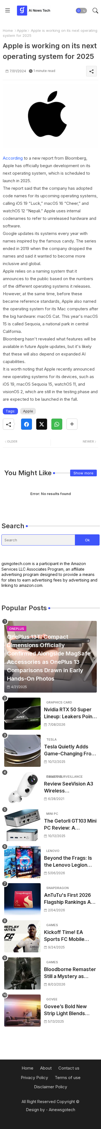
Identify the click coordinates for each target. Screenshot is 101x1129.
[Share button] (71, 424)
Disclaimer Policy (50, 1086)
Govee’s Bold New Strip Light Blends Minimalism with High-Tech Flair (69, 1010)
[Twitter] (41, 424)
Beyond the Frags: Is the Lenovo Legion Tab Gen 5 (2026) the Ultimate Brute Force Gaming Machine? (68, 862)
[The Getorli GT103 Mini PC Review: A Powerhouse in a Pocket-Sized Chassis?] (22, 825)
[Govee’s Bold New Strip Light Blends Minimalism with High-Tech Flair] (22, 1011)
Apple (22, 30)
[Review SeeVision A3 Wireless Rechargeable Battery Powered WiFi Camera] (22, 788)
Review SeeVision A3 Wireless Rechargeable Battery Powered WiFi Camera (70, 788)
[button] (81, 10)
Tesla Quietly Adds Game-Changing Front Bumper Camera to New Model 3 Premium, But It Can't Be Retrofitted (70, 751)
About (46, 1068)
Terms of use (68, 1077)
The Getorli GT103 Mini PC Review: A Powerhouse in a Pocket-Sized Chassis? (70, 825)
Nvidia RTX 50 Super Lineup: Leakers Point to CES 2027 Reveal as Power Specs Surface (70, 713)
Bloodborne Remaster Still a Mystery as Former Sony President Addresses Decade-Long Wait (70, 973)
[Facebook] (26, 424)
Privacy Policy (34, 1077)
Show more (83, 473)
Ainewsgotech (62, 1109)
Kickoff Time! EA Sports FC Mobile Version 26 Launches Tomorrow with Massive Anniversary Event (68, 936)
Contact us (68, 1068)
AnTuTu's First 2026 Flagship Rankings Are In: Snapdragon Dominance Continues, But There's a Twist (70, 899)
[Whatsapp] (56, 424)
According (13, 158)
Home (8, 30)
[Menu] (7, 10)
